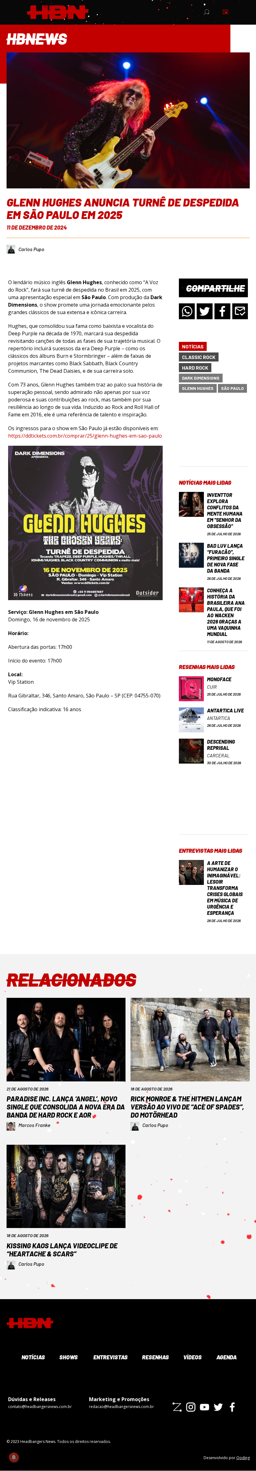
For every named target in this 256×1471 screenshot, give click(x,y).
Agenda (226, 1357)
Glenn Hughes (198, 388)
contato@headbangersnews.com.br (40, 1406)
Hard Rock (195, 368)
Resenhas (155, 1357)
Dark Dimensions (200, 378)
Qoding (243, 1457)
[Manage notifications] (14, 1457)
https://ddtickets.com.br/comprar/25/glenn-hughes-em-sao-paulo (85, 435)
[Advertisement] (213, 435)
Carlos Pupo (31, 249)
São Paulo (232, 388)
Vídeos (192, 1357)
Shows (68, 1357)
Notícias (193, 346)
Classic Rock (198, 357)
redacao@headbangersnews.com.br (121, 1406)
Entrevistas (109, 1357)
